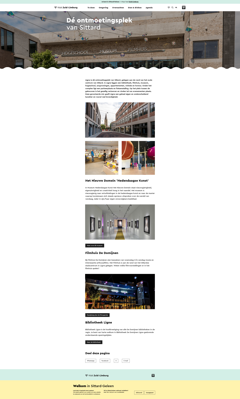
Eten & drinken (135, 8)
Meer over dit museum (94, 245)
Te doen (91, 8)
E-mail (126, 361)
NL (176, 7)
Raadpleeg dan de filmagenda (97, 315)
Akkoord (139, 392)
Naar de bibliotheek (94, 342)
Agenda (149, 8)
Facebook (105, 361)
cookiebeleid (120, 392)
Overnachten (118, 8)
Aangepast (149, 392)
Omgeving (103, 8)
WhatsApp (90, 361)
